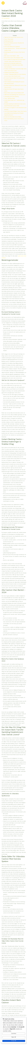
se (2, 18)
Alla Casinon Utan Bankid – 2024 (11, 56)
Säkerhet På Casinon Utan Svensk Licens (13, 37)
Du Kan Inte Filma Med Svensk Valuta (12, 117)
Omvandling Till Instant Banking (11, 96)
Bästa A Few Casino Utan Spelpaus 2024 (13, 57)
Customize (13, 1033)
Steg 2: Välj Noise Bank (9, 98)
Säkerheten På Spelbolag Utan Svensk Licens (14, 94)
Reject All (14, 1037)
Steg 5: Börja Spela (8, 39)
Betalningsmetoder (8, 41)
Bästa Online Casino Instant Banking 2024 (14, 92)
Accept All (13, 1040)
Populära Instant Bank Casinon (11, 72)
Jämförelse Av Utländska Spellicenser (13, 63)
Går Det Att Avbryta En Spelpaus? (12, 46)
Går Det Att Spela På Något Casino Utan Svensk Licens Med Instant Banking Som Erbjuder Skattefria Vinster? (15, 113)
